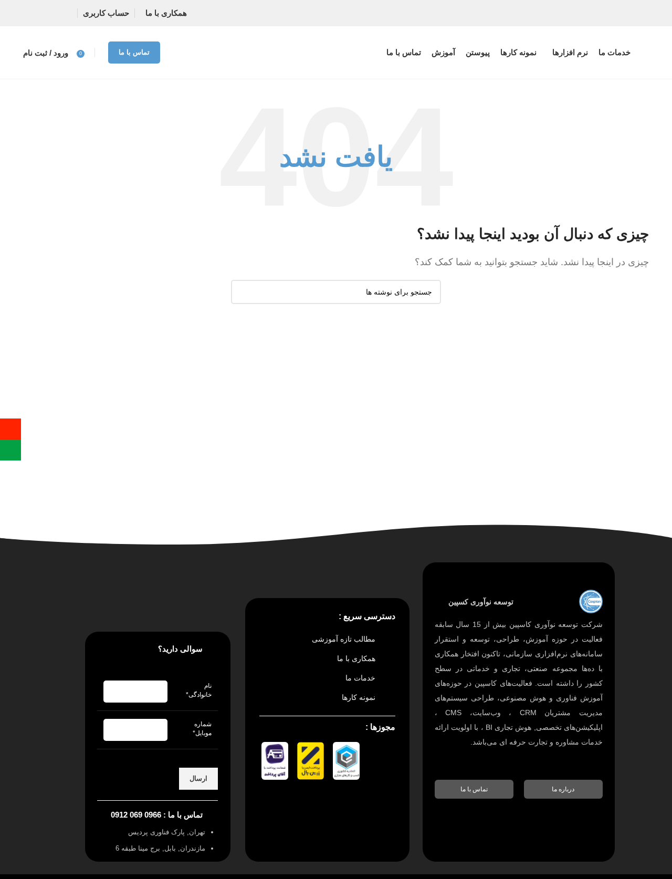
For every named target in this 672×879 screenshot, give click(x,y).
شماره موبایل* (202, 728)
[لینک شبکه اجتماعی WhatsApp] (33, 13)
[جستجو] (243, 292)
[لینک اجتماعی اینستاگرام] (54, 13)
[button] (563, 789)
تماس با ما (134, 52)
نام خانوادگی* (199, 690)
